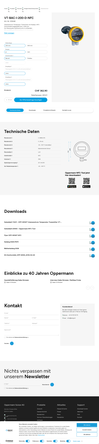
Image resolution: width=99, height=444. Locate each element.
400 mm (29, 45)
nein (28, 52)
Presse (59, 411)
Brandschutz (40, 414)
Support (81, 405)
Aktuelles (61, 405)
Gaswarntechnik (42, 411)
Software (40, 420)
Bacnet (8, 58)
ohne (15, 63)
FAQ (78, 414)
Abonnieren (45, 384)
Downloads (32, 110)
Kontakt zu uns (66, 110)
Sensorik (39, 409)
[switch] (42, 441)
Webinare (80, 411)
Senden (6, 343)
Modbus (29, 58)
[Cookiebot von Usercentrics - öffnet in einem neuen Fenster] (9, 441)
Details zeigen (76, 441)
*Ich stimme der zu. (17, 337)
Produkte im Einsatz (49, 110)
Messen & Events (62, 409)
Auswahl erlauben (86, 429)
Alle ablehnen (86, 434)
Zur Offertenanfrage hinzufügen (31, 100)
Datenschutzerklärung (21, 337)
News (58, 414)
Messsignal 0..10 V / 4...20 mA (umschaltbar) (18, 69)
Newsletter (60, 417)
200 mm (8, 45)
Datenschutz (41, 435)
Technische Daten (15, 110)
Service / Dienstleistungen (45, 417)
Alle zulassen (87, 425)
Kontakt (79, 417)
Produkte (41, 405)
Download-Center (82, 409)
